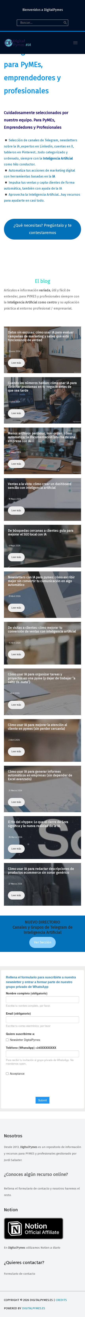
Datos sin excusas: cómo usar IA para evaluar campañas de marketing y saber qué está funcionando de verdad (41, 336)
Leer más (16, 363)
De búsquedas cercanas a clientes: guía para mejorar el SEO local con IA (40, 532)
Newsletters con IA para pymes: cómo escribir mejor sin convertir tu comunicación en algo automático (41, 581)
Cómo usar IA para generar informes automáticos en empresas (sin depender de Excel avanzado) (40, 775)
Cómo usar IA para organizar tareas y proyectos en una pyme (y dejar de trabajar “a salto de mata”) (41, 678)
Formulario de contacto (19, 1273)
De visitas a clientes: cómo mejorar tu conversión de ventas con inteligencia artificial (42, 629)
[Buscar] (65, 23)
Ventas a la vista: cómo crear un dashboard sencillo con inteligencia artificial (39, 486)
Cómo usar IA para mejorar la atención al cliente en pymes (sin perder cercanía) (37, 727)
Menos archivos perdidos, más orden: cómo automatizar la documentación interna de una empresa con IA (41, 437)
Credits (61, 1300)
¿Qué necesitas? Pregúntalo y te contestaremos (42, 229)
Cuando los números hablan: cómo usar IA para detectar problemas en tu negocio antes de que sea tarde (42, 386)
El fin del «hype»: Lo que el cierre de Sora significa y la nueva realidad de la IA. (38, 824)
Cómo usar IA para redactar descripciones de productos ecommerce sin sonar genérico (41, 870)
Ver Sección (42, 942)
